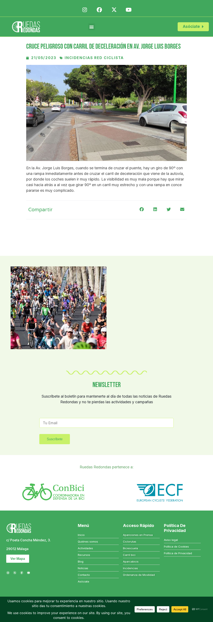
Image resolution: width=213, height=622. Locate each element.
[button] (91, 26)
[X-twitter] (14, 572)
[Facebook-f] (21, 572)
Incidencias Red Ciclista (94, 58)
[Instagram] (8, 572)
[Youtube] (28, 572)
